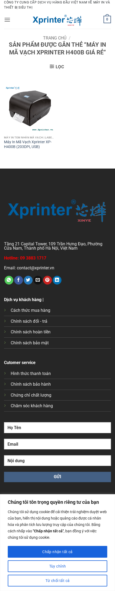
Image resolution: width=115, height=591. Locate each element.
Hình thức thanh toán (31, 373)
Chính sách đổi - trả (29, 321)
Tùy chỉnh (57, 566)
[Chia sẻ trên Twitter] (28, 280)
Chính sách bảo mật (30, 342)
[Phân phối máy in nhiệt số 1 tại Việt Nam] (57, 19)
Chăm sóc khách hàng (32, 405)
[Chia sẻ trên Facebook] (18, 280)
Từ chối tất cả (57, 580)
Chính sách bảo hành (31, 384)
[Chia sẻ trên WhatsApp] (9, 280)
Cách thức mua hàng (30, 310)
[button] (7, 19)
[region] (57, 542)
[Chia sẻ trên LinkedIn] (57, 280)
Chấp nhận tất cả (57, 552)
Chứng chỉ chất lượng (31, 395)
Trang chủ (54, 38)
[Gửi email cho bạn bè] (37, 280)
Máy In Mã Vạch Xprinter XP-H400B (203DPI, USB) (28, 144)
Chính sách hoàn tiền (31, 331)
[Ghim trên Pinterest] (47, 280)
